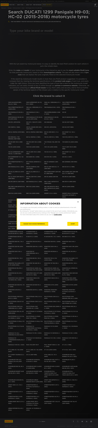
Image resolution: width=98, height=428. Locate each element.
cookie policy (58, 214)
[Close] (78, 202)
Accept (73, 223)
